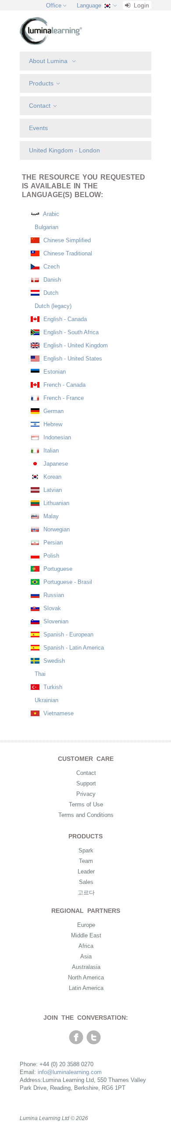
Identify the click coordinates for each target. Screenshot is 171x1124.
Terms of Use (86, 804)
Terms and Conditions (86, 815)
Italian (50, 450)
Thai (39, 674)
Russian (53, 595)
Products (41, 83)
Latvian (52, 490)
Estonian (54, 371)
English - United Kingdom (75, 345)
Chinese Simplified (66, 240)
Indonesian (56, 437)
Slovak (51, 608)
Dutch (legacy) (52, 306)
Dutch (50, 293)
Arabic (50, 214)
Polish (50, 555)
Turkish (52, 687)
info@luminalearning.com (70, 1072)
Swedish (53, 660)
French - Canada (64, 385)
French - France (63, 398)
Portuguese (57, 569)
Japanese (55, 463)
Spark (85, 850)
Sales (86, 882)
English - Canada (64, 319)
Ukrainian (45, 700)
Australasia (86, 967)
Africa (85, 946)
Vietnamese (58, 713)
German (53, 411)
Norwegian (56, 529)
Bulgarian (45, 227)
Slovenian (55, 621)
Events (38, 127)
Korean (51, 477)
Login (140, 5)
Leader (86, 871)
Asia (86, 956)
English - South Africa (70, 332)
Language (89, 5)
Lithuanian (55, 503)
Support (86, 783)
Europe (86, 925)
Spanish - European (67, 634)
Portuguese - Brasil (67, 582)
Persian (52, 542)
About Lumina (49, 60)
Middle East (86, 935)
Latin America (86, 988)
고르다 (86, 892)
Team (86, 861)
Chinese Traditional (67, 253)
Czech (51, 266)
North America (86, 977)
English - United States (72, 358)
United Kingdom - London (64, 150)
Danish (51, 279)
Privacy (86, 794)
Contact (39, 105)
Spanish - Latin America (73, 647)
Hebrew (52, 424)
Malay (50, 516)
